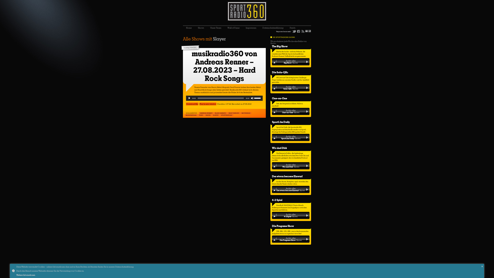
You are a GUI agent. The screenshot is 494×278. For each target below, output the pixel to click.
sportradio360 (226, 115)
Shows (201, 27)
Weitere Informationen (25, 275)
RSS (303, 31)
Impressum (251, 27)
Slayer (215, 115)
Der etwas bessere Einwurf (287, 176)
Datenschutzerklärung (273, 27)
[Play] (189, 98)
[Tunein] (309, 32)
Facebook (298, 31)
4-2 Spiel (277, 200)
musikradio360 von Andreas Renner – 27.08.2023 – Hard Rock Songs (224, 66)
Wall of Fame (233, 27)
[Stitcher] (306, 32)
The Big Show (280, 46)
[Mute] (252, 98)
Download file (192, 104)
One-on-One (279, 98)
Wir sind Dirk (279, 148)
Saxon (208, 115)
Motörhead (246, 113)
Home (189, 27)
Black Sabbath (220, 113)
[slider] (257, 98)
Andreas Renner (206, 113)
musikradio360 (191, 115)
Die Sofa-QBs (280, 72)
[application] (224, 98)
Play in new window (208, 104)
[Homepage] (247, 11)
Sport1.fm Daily (281, 122)
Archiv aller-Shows (291, 61)
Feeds (292, 27)
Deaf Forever (234, 113)
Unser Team (215, 27)
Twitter (294, 31)
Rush (201, 115)
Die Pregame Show (283, 226)
